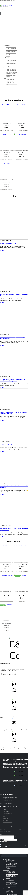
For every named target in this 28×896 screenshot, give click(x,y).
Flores (4, 78)
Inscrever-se (3, 841)
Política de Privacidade (7, 822)
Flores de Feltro (10, 81)
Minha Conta (5, 818)
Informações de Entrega (8, 815)
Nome (1, 834)
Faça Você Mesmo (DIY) (11, 50)
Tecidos (8, 66)
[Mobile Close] (1, 853)
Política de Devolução (7, 816)
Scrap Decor (6, 57)
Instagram (10, 803)
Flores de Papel (10, 79)
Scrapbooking (6, 45)
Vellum (8, 54)
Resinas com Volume (11, 53)
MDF (4, 67)
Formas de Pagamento (7, 813)
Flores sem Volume (11, 47)
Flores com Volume (11, 48)
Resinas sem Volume (11, 51)
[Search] (26, 856)
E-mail (2, 839)
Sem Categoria (6, 620)
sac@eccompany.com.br (12, 797)
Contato (4, 809)
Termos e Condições (7, 823)
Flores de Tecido (10, 82)
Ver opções (21, 601)
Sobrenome (16, 838)
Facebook (2, 803)
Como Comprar (6, 811)
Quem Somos (5, 820)
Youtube (6, 803)
